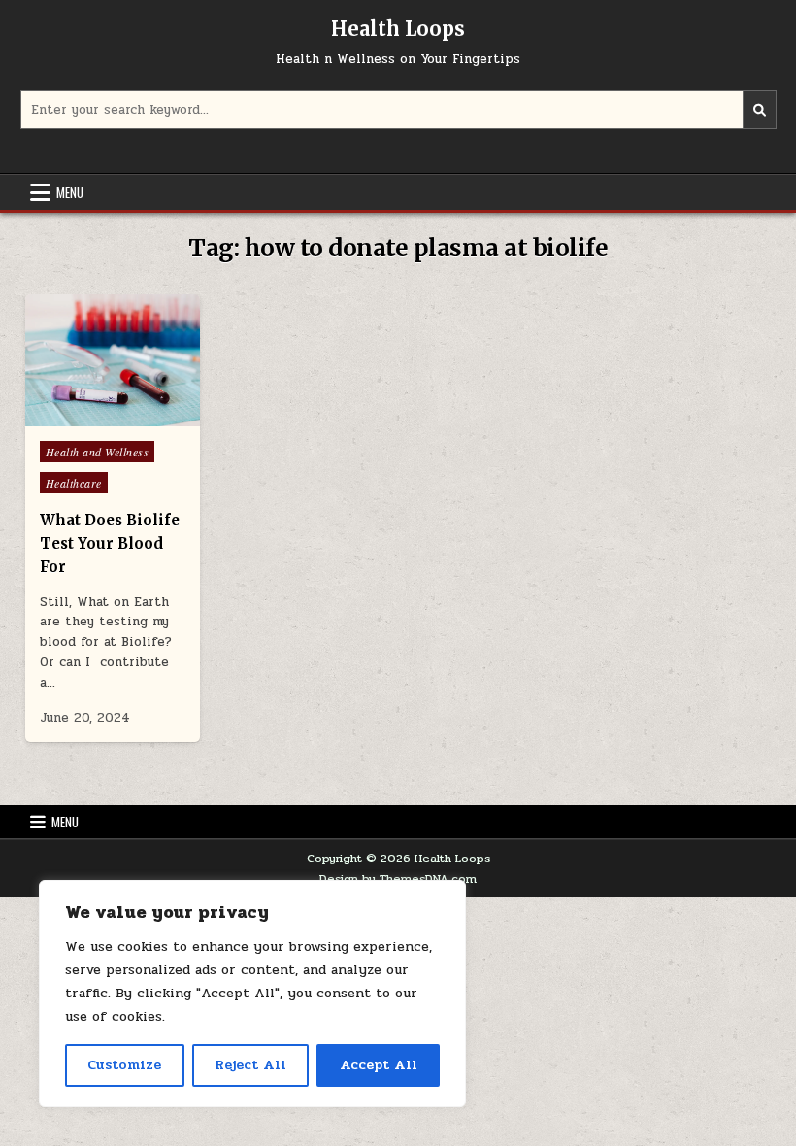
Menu (69, 192)
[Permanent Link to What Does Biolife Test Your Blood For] (113, 360)
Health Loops (398, 29)
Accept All (378, 1065)
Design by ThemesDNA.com (398, 879)
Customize (124, 1065)
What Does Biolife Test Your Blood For (110, 543)
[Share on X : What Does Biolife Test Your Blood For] (71, 415)
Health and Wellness (97, 451)
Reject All (250, 1065)
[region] (252, 993)
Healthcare (74, 482)
